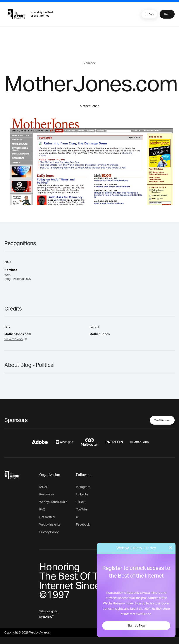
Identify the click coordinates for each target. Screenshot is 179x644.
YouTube (82, 509)
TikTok (80, 502)
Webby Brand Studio (53, 502)
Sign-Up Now (136, 625)
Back (151, 14)
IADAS (43, 487)
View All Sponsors (162, 420)
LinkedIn (82, 494)
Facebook (83, 524)
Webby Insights (49, 524)
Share (167, 14)
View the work (13, 339)
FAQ (42, 509)
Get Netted (47, 517)
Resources (46, 494)
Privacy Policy (49, 532)
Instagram (83, 487)
